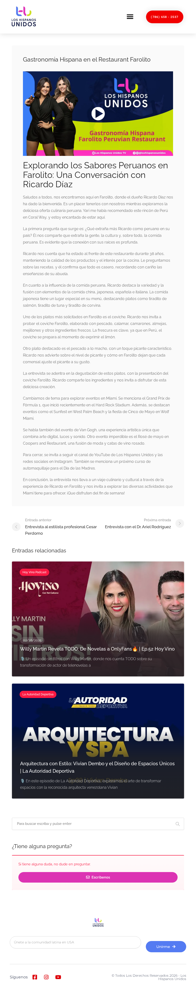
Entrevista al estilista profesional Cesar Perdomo (61, 527)
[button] (130, 16)
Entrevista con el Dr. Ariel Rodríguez (138, 523)
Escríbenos (100, 877)
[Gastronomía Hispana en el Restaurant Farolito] (98, 113)
